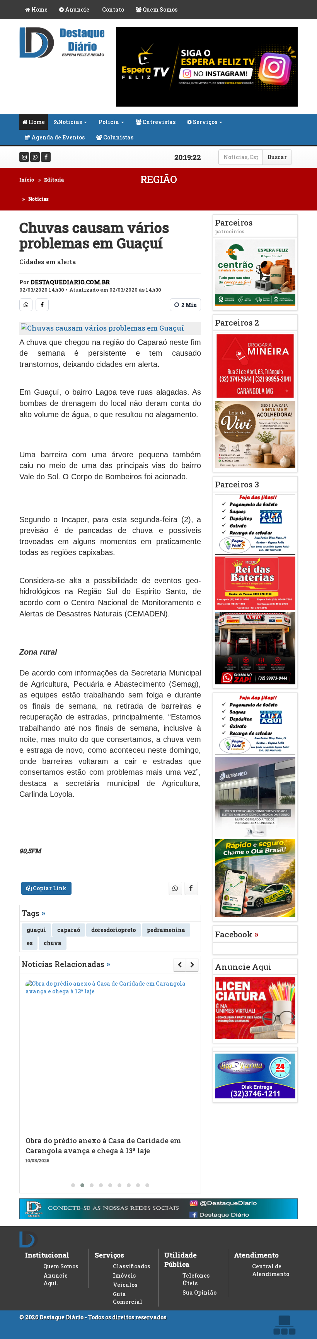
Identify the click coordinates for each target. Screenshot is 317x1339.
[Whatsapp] (35, 157)
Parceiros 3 (237, 484)
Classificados (131, 1266)
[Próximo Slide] (192, 964)
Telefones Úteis (196, 1279)
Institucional (47, 1255)
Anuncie (76, 9)
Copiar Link (49, 888)
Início (26, 179)
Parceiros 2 (237, 322)
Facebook (237, 934)
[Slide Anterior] (179, 964)
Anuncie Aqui (243, 966)
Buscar (277, 157)
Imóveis (124, 1275)
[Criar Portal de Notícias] (284, 1325)
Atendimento (256, 1255)
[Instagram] (24, 157)
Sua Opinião (199, 1292)
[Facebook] (46, 157)
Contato (112, 9)
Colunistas (117, 137)
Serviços (204, 122)
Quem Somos (159, 9)
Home (39, 9)
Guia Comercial (127, 1297)
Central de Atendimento (270, 1270)
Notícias (70, 122)
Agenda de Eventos (57, 137)
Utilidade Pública (180, 1260)
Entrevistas (158, 122)
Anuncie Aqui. (55, 1279)
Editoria (54, 179)
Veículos (125, 1284)
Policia (109, 122)
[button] (73, 1185)
